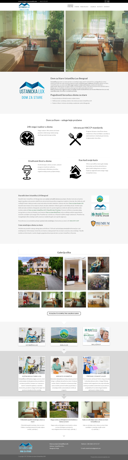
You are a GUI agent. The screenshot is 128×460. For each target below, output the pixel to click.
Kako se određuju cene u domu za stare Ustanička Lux (95, 421)
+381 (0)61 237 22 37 (92, 444)
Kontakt (107, 6)
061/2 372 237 (44, 1)
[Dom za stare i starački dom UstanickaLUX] (27, 7)
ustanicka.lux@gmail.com (93, 448)
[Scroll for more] (64, 349)
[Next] (123, 41)
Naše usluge (84, 6)
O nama (76, 6)
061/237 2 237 (74, 221)
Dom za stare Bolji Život (53, 212)
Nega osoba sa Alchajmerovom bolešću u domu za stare (64, 421)
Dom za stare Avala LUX (76, 203)
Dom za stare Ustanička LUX (37, 210)
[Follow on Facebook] (105, 1)
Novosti (100, 6)
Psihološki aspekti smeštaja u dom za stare (33, 421)
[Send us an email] (108, 1)
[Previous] (4, 41)
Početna (70, 6)
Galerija (93, 6)
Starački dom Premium (54, 210)
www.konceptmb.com (104, 457)
